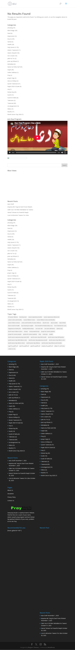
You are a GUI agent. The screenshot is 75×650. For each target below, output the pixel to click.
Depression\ (11, 36)
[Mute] (62, 152)
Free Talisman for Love (60, 325)
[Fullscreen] (65, 152)
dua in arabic (54, 323)
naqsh (9, 70)
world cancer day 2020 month (38, 337)
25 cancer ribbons (13, 317)
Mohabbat (11, 64)
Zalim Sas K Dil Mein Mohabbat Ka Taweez (20, 210)
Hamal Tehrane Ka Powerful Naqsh (18, 212)
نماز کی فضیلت (11, 349)
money (26, 331)
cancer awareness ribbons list (51, 317)
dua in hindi (62, 323)
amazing (10, 28)
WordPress (51, 647)
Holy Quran (11, 47)
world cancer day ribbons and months (52, 343)
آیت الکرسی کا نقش (35, 346)
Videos (9, 109)
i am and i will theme (49, 328)
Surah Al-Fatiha (12, 98)
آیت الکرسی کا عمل (24, 346)
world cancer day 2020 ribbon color (17, 340)
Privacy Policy (12, 497)
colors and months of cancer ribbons (31, 323)
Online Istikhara (12, 72)
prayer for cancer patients (48, 331)
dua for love (46, 323)
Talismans (11, 100)
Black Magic (11, 30)
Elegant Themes (33, 647)
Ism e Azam (11, 56)
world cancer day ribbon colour (16, 343)
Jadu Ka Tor (11, 58)
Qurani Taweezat (13, 84)
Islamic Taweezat (13, 50)
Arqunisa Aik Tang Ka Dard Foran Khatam (20, 207)
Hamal (9, 42)
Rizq (40, 334)
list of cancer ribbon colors (15, 331)
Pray (9, 75)
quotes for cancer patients (30, 334)
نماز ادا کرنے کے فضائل (59, 346)
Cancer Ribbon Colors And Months (46, 320)
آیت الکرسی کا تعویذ (13, 346)
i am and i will (38, 328)
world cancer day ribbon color (57, 340)
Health (9, 44)
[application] (38, 137)
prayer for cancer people (14, 334)
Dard (9, 33)
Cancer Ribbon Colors (29, 320)
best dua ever (23, 317)
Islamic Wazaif (12, 53)
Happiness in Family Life (14, 328)
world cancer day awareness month (38, 340)
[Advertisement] (38, 185)
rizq (9, 89)
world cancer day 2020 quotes (56, 337)
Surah (9, 95)
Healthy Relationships (28, 328)
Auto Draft (11, 204)
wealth (51, 334)
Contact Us (11, 500)
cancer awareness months (35, 317)
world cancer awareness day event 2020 (18, 337)
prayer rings (11, 78)
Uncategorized (12, 106)
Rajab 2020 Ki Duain (13, 86)
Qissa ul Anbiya (12, 81)
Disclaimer (11, 493)
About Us (10, 490)
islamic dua (59, 328)
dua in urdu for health (13, 325)
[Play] (10, 152)
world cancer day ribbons (33, 343)
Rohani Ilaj (11, 92)
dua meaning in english (27, 325)
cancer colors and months (15, 320)
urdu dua (45, 334)
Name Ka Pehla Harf (14, 67)
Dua (9, 39)
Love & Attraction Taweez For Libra (18, 215)
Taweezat (10, 103)
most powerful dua (34, 331)
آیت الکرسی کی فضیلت (47, 346)
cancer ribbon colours (14, 323)
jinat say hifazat (12, 61)
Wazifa (10, 112)
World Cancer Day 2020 (14, 114)
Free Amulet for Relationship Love (43, 325)
